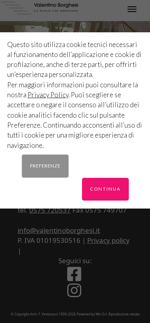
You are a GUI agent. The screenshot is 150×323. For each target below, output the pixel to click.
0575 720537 (50, 210)
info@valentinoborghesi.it (59, 230)
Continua (105, 188)
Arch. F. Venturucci (44, 314)
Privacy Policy (48, 95)
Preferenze (45, 165)
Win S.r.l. (102, 314)
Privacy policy (108, 240)
